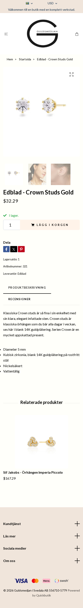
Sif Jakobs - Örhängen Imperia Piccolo (33, 472)
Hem (10, 59)
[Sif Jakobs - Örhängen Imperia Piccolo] (41, 442)
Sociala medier (14, 548)
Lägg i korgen (53, 225)
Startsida (25, 59)
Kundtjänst (12, 524)
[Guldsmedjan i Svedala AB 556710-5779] (42, 33)
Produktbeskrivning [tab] (27, 287)
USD (51, 3)
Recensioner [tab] (19, 299)
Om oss (9, 561)
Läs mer (9, 536)
